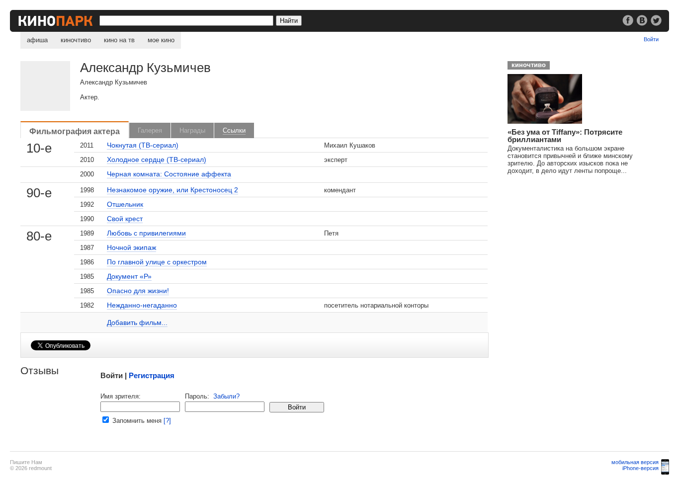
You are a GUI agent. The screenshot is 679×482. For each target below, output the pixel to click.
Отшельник (125, 204)
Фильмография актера (74, 131)
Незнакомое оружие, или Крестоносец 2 (172, 190)
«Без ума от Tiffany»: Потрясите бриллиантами (565, 136)
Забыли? (226, 396)
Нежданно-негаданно (142, 305)
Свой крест (125, 219)
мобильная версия (635, 462)
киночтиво (76, 40)
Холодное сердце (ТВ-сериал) (156, 159)
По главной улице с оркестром (157, 262)
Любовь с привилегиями (146, 233)
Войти (651, 39)
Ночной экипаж (131, 247)
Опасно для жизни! (138, 291)
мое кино (161, 40)
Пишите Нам (26, 462)
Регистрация (151, 375)
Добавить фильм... (137, 322)
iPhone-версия (640, 468)
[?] (167, 420)
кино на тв (119, 40)
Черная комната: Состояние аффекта (169, 174)
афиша (37, 40)
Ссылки (234, 130)
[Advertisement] (577, 244)
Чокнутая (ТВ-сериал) (142, 145)
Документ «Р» (129, 276)
